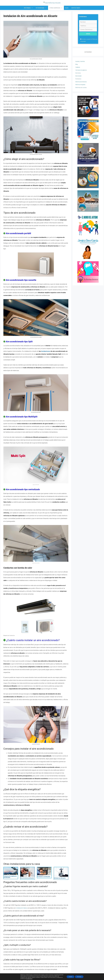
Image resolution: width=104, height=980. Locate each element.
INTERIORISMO (40, 8)
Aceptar (70, 976)
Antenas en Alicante (60, 878)
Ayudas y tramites (80, 61)
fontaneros (78, 79)
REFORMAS (27, 8)
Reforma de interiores (81, 81)
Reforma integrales (80, 84)
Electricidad (78, 76)
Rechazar (79, 976)
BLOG (66, 8)
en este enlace (29, 978)
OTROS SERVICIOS (54, 8)
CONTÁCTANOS (75, 8)
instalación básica (22, 908)
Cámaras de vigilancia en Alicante (10, 876)
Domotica (78, 73)
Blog (76, 64)
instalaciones (45, 351)
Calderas (77, 67)
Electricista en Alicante (27, 878)
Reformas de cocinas (81, 87)
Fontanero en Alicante (43, 876)
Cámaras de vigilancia (81, 70)
